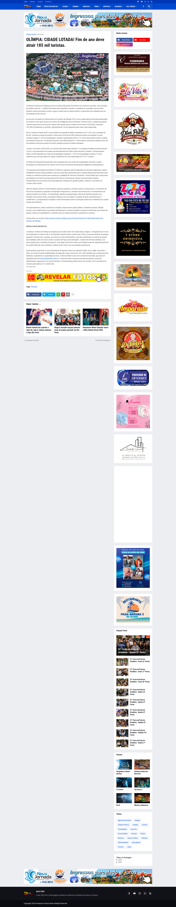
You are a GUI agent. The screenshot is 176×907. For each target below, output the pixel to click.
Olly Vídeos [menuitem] (130, 6)
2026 (120, 860)
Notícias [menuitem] (106, 6)
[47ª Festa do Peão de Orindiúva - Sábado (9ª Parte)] (122, 723)
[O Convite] (124, 782)
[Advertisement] (133, 504)
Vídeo (129, 847)
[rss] (151, 1)
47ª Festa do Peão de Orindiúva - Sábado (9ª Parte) (138, 722)
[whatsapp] (148, 1)
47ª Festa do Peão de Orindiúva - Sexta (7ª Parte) (140, 670)
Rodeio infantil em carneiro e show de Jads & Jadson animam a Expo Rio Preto (38, 330)
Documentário (123, 834)
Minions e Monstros (141, 805)
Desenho (134, 829)
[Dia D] (124, 798)
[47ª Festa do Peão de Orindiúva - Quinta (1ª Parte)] (122, 743)
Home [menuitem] (39, 6)
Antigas (137, 820)
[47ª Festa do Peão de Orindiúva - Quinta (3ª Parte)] (122, 703)
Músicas (121, 838)
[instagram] (145, 1)
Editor (26, 2)
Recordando (136, 842)
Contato (40, 2)
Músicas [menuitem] (86, 6)
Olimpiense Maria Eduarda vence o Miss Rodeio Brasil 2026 (95, 328)
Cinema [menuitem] (75, 6)
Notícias (41, 34)
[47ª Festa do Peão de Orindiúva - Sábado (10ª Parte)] (122, 733)
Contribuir (48, 2)
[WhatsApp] (58, 294)
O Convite (119, 789)
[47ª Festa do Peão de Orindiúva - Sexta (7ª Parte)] (122, 672)
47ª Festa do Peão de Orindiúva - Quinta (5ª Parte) (132, 651)
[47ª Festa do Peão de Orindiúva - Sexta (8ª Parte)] (122, 682)
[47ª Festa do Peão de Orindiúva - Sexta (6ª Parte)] (122, 662)
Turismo (120, 847)
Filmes (143, 834)
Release (32, 2)
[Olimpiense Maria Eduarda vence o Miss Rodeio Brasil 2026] (96, 317)
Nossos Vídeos (133, 838)
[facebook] (138, 1)
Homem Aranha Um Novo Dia (141, 772)
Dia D (118, 805)
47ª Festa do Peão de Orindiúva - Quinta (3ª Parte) (137, 702)
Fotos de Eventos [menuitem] (51, 6)
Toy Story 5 (138, 789)
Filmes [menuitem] (65, 6)
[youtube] (142, 1)
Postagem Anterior (32, 340)
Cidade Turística (123, 825)
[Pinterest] (63, 294)
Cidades (135, 825)
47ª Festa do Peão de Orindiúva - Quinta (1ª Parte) (137, 742)
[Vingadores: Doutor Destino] (124, 764)
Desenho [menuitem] (118, 6)
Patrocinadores (123, 842)
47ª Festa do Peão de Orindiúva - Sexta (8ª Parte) (140, 680)
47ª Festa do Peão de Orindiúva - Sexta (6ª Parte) (140, 660)
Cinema (144, 825)
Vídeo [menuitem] (96, 6)
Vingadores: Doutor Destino (123, 772)
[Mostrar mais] (73, 294)
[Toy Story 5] (142, 782)
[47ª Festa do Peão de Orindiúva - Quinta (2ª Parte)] (122, 713)
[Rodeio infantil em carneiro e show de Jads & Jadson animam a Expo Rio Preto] (39, 317)
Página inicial (31, 34)
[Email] (68, 294)
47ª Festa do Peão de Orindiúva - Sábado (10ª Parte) (138, 732)
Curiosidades (122, 829)
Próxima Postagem (103, 340)
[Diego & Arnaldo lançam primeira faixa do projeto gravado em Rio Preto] (67, 317)
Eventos (134, 834)
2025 (120, 862)
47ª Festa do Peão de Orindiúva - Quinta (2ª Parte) (137, 712)
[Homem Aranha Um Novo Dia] (142, 764)
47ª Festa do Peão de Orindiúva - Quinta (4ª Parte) (137, 692)
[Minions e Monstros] (142, 798)
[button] (143, 6)
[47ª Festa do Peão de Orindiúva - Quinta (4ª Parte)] (122, 692)
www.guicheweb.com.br (49, 258)
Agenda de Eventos (124, 820)
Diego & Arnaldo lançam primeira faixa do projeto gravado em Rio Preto (67, 330)
